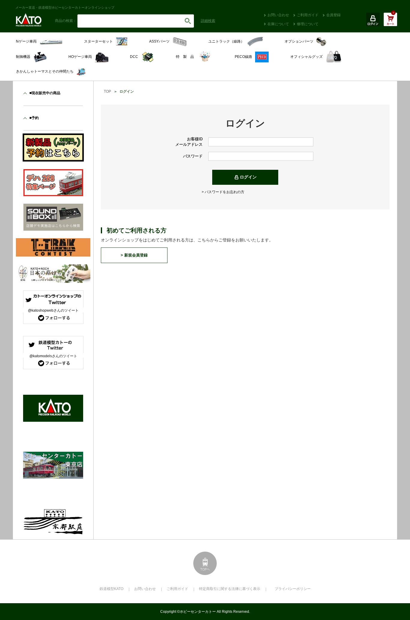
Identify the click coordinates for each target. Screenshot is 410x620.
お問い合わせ (278, 15)
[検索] (188, 21)
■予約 (34, 118)
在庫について (278, 24)
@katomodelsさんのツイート (53, 356)
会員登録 (333, 15)
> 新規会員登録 (134, 255)
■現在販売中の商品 (44, 93)
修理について (307, 24)
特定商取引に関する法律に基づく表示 (229, 589)
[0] (390, 22)
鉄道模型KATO (111, 589)
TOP (107, 91)
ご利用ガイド (307, 15)
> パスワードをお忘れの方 (223, 192)
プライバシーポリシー (293, 589)
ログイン (248, 177)
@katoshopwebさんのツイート (53, 310)
